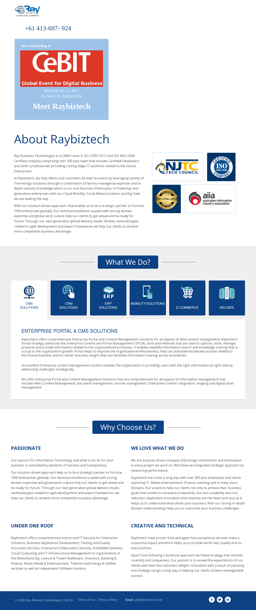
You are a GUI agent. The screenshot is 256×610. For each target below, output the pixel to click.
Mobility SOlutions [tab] (148, 303)
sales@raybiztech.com (148, 599)
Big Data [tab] (227, 307)
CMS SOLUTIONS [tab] (29, 305)
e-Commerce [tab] (187, 307)
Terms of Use (86, 599)
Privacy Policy (108, 599)
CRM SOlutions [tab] (68, 305)
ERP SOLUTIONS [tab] (108, 305)
